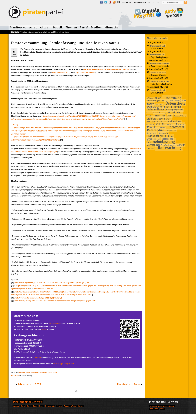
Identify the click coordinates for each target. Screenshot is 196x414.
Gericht (148, 113)
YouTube (110, 2)
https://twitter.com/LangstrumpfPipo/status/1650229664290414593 (70, 116)
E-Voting (176, 106)
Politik (58, 27)
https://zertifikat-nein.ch (85, 72)
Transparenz (155, 136)
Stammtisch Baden (158, 72)
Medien (96, 27)
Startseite (15, 32)
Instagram (118, 2)
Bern (23, 406)
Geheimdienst (155, 109)
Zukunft (150, 148)
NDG (158, 124)
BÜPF (150, 104)
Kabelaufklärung (180, 116)
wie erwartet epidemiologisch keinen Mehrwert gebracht (106, 69)
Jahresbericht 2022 (29, 384)
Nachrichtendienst (173, 121)
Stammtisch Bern (157, 55)
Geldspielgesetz (174, 109)
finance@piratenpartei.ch (63, 363)
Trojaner (169, 136)
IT (153, 2)
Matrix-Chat (126, 2)
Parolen (22, 372)
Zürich (80, 406)
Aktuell (45, 27)
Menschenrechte (154, 121)
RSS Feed (114, 2)
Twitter (106, 2)
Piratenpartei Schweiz (28, 401)
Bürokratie (159, 104)
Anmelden (154, 409)
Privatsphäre (156, 127)
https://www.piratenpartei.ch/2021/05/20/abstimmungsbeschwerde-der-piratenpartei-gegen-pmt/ (55, 301)
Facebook (101, 2)
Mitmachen (112, 27)
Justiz (169, 116)
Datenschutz (175, 103)
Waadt (66, 406)
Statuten (37, 357)
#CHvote (150, 98)
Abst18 (158, 98)
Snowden (163, 133)
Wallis (73, 406)
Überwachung (169, 147)
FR (149, 2)
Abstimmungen (153, 100)
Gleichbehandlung (159, 113)
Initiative (149, 116)
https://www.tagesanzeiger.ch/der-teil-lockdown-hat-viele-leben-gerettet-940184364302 (51, 283)
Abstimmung (172, 98)
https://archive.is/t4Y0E (113, 119)
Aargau (16, 406)
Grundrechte (175, 112)
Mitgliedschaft (140, 2)
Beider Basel (32, 406)
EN (158, 2)
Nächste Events (157, 38)
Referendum (156, 130)
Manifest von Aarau (23, 27)
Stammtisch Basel (157, 46)
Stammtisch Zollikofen (159, 81)
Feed (162, 409)
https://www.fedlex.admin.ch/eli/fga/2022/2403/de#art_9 (38, 298)
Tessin (59, 406)
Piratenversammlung (39, 372)
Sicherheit (151, 133)
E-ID (166, 106)
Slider (55, 372)
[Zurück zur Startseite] (36, 12)
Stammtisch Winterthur (159, 64)
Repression (171, 130)
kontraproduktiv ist (60, 72)
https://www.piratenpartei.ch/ (162, 406)
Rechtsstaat (176, 127)
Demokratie (154, 106)
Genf (41, 406)
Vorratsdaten (154, 144)
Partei (84, 27)
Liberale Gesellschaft (159, 118)
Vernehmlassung (161, 141)
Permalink (15, 375)
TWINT (44, 329)
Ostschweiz (50, 406)
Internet (159, 115)
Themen (71, 27)
